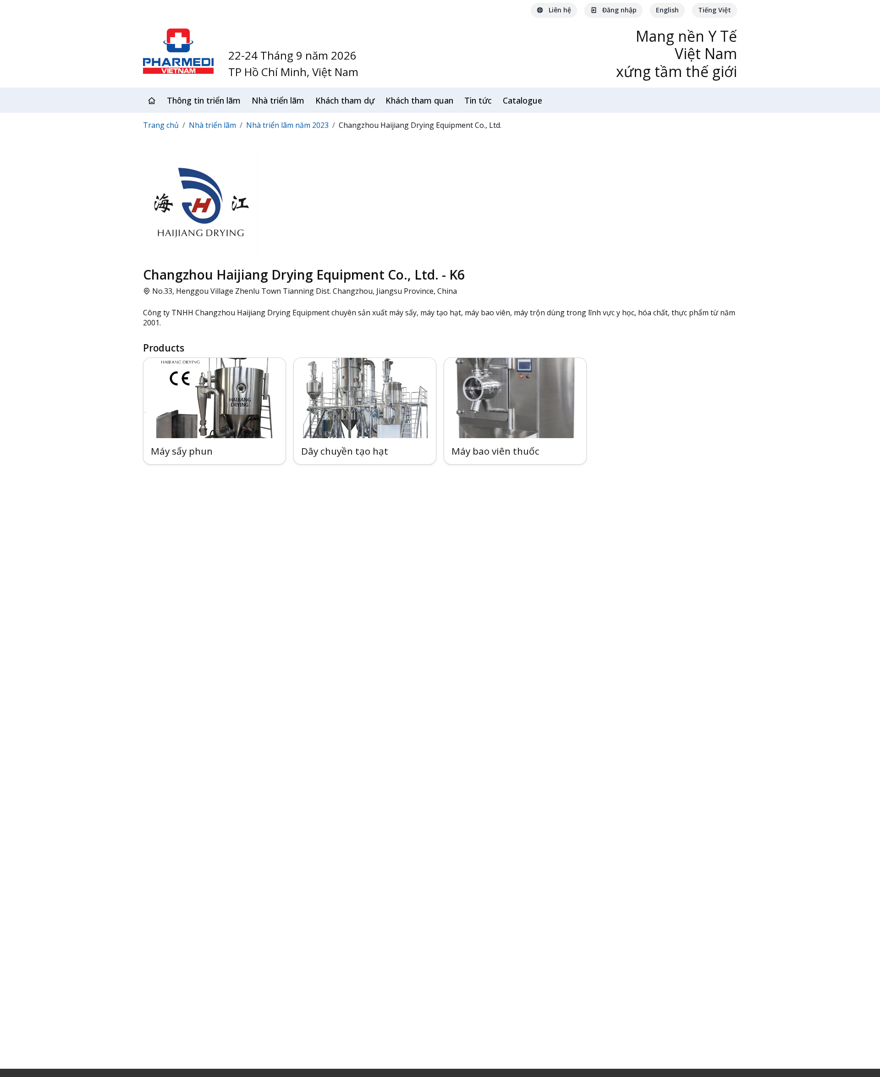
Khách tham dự (344, 100)
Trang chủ (161, 125)
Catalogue (522, 100)
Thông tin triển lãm (204, 100)
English (667, 9)
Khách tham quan (419, 100)
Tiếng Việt (714, 9)
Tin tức (478, 100)
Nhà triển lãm (278, 100)
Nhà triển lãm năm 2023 (287, 125)
